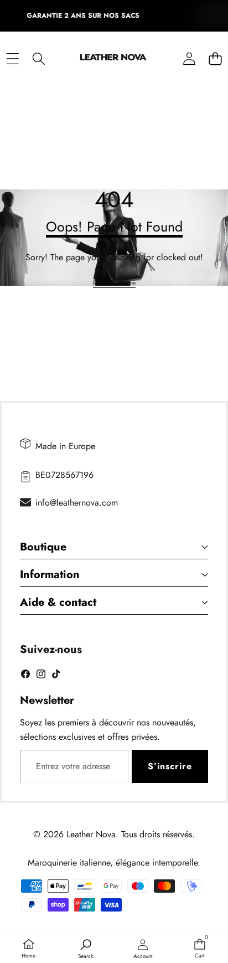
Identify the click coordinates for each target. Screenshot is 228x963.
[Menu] (12, 58)
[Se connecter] (189, 58)
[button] (215, 58)
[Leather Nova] (113, 59)
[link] (114, 283)
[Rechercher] (38, 58)
